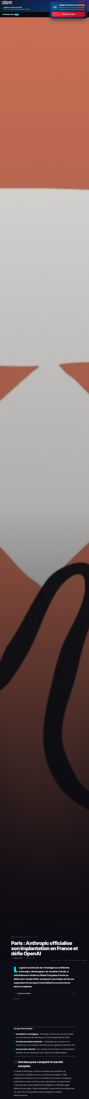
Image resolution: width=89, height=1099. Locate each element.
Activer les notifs (68, 14)
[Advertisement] (44, 1012)
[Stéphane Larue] (7, 2)
